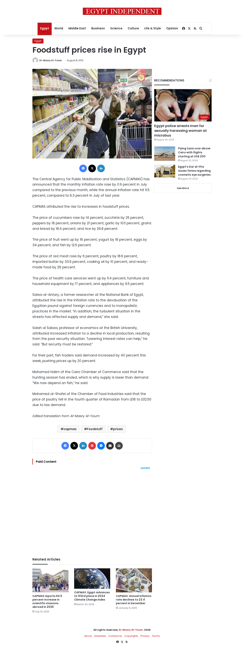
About (88, 636)
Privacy (144, 636)
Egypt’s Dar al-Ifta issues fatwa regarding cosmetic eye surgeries (194, 171)
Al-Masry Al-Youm (50, 60)
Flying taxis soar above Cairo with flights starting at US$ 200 (194, 152)
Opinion (172, 28)
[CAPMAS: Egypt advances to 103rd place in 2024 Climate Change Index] (92, 578)
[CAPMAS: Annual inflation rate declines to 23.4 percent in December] (134, 580)
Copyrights (131, 636)
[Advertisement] (92, 511)
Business (98, 28)
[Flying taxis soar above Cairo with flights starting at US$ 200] (164, 153)
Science (116, 28)
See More (183, 188)
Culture (133, 28)
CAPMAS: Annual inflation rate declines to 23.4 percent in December (133, 599)
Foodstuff (95, 429)
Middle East (77, 28)
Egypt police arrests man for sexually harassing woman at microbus (180, 130)
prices (118, 429)
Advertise (100, 636)
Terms (156, 636)
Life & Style (152, 28)
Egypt (44, 28)
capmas (69, 429)
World (58, 28)
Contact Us (115, 636)
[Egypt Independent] (122, 11)
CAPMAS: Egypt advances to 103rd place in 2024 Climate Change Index (92, 596)
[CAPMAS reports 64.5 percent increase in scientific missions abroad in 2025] (50, 580)
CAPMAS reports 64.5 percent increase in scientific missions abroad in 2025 (47, 601)
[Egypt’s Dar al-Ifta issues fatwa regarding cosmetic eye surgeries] (164, 171)
